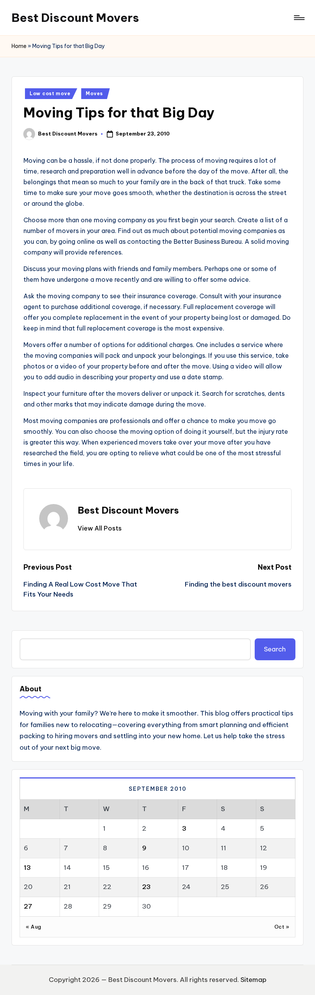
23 (146, 887)
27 (28, 906)
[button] (100, 528)
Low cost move (50, 93)
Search (275, 649)
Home (19, 46)
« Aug (33, 927)
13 (27, 867)
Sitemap (253, 979)
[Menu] (298, 17)
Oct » (282, 927)
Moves (94, 93)
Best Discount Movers (75, 17)
